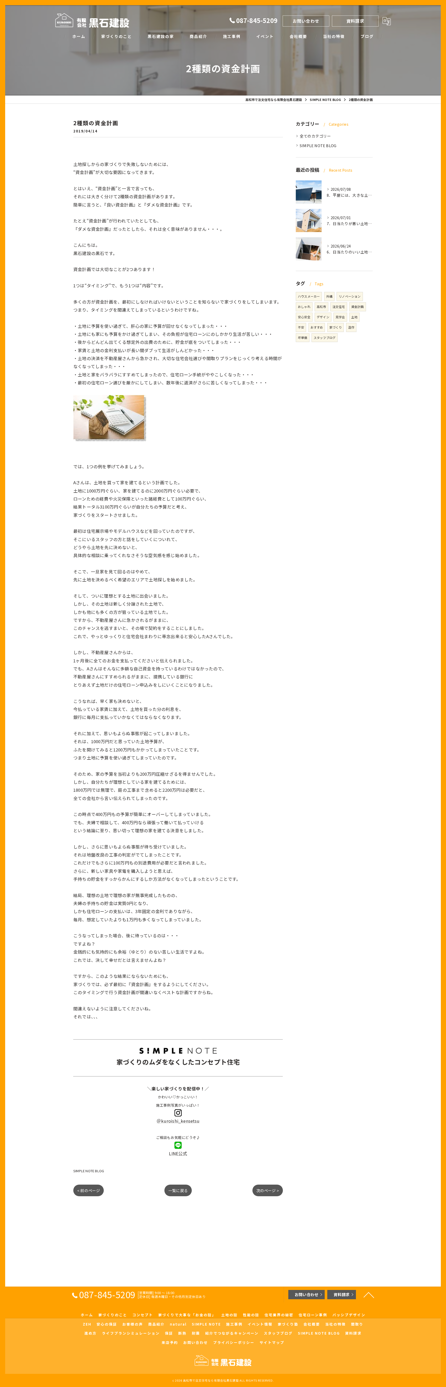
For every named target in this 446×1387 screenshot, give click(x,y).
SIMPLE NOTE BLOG (88, 1170)
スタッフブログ (325, 337)
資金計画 (357, 306)
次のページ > (267, 1190)
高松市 (321, 306)
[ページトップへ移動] (369, 1294)
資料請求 (355, 21)
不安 (301, 327)
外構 (329, 296)
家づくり (335, 327)
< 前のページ (88, 1190)
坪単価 (302, 337)
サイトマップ (272, 1342)
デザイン (323, 317)
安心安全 (304, 317)
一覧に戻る (178, 1190)
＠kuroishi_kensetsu (178, 1121)
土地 (354, 317)
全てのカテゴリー (315, 136)
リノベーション (350, 296)
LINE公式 (178, 1153)
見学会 (340, 317)
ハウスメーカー (309, 296)
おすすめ (316, 327)
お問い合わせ (306, 21)
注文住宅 (338, 306)
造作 (351, 327)
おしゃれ (304, 306)
